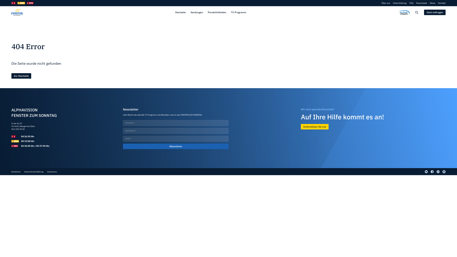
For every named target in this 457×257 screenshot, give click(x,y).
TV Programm (238, 12)
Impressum (52, 172)
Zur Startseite (21, 75)
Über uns (386, 3)
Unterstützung (400, 3)
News (432, 3)
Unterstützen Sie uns (314, 126)
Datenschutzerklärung (33, 172)
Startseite (180, 12)
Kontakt (442, 3)
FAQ (411, 3)
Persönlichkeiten (217, 12)
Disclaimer (16, 172)
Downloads (421, 3)
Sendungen (197, 12)
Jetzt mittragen (434, 12)
